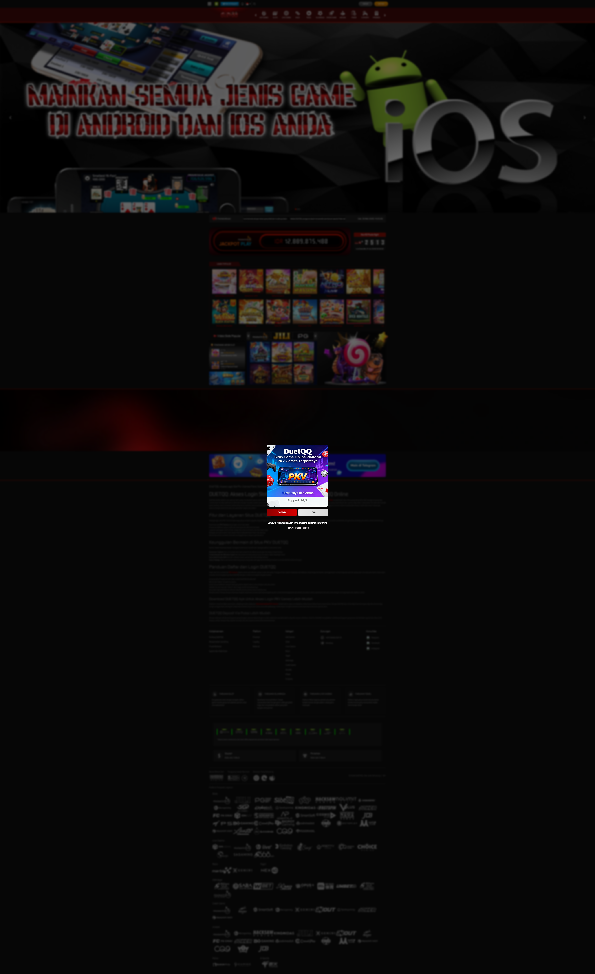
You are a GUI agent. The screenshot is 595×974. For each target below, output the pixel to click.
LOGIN (313, 512)
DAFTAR (282, 512)
